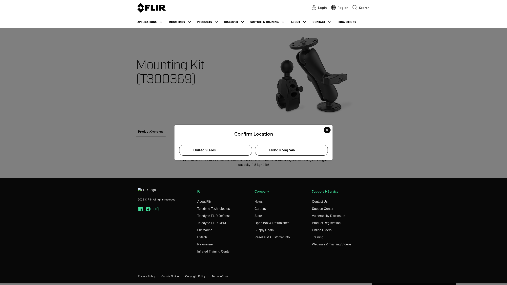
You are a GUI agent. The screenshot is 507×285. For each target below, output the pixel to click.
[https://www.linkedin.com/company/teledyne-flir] (140, 209)
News (258, 201)
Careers (260, 208)
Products (204, 22)
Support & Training (264, 22)
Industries (177, 22)
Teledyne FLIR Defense (214, 216)
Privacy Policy (146, 276)
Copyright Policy (195, 276)
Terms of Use (220, 276)
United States (204, 150)
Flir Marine (204, 230)
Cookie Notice (170, 276)
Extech (202, 237)
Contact (319, 22)
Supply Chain (264, 230)
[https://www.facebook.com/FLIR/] (148, 209)
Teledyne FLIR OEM (211, 223)
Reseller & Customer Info (272, 237)
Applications (147, 22)
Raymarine (205, 244)
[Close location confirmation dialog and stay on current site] (327, 130)
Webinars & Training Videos (331, 244)
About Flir (204, 201)
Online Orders (322, 230)
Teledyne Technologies (213, 208)
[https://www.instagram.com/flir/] (156, 209)
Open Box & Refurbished (272, 223)
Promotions (347, 22)
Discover (231, 22)
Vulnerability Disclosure (328, 216)
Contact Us (320, 201)
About (295, 22)
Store (258, 216)
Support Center (322, 208)
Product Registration (326, 223)
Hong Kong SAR (282, 150)
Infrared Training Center (214, 251)
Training (317, 237)
